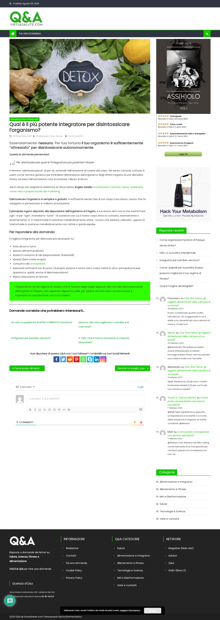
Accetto (153, 610)
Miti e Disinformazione (173, 496)
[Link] (68, 410)
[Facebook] (56, 359)
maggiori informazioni (130, 610)
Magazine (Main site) (181, 548)
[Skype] (90, 359)
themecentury (74, 616)
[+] (78, 409)
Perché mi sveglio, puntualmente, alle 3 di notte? (134, 368)
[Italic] (35, 410)
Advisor (172, 555)
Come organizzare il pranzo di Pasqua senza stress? (182, 242)
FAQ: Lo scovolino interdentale (178, 253)
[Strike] (44, 410)
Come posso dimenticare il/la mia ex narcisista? (29, 368)
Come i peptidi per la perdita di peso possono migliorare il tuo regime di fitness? (181, 273)
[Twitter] (63, 359)
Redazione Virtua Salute (49, 136)
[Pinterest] (77, 359)
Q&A (171, 563)
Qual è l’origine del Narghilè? (176, 286)
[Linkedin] (97, 359)
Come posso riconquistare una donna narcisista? (188, 401)
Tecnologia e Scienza (172, 511)
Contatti (71, 555)
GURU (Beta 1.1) (177, 570)
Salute (163, 504)
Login (140, 387)
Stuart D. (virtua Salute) (182, 397)
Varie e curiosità (169, 519)
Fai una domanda (30, 33)
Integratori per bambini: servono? (31, 338)
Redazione (72, 548)
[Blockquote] (59, 410)
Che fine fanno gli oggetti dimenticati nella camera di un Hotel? (189, 302)
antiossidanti (38, 263)
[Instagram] (103, 359)
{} (73, 409)
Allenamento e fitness (173, 489)
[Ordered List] (49, 410)
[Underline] (39, 410)
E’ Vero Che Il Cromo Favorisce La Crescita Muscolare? (104, 340)
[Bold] (30, 410)
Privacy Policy (74, 578)
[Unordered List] (54, 410)
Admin (171, 332)
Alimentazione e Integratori (24, 119)
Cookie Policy (74, 570)
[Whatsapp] (83, 359)
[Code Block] (64, 410)
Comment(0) (75, 136)
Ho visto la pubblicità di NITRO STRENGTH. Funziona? (41, 322)
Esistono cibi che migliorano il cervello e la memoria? (104, 324)
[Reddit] (70, 359)
